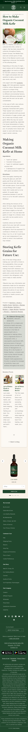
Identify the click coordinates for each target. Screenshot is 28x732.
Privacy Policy (21, 658)
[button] (3, 7)
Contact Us (14, 647)
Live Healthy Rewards (9, 514)
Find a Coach (6, 555)
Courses (5, 575)
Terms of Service (7, 524)
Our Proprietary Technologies (11, 582)
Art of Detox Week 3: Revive (7, 388)
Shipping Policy (7, 541)
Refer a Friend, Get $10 (9, 521)
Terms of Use (5, 658)
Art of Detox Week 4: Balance (19, 388)
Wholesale (6, 599)
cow (21, 68)
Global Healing (16, 728)
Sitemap (14, 660)
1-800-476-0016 (14, 638)
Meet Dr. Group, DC (8, 568)
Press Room (6, 602)
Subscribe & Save (8, 510)
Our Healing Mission (8, 572)
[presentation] (13, 435)
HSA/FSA (5, 610)
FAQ (4, 537)
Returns (5, 544)
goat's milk (6, 70)
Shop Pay (5, 548)
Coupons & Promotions (9, 551)
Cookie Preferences (8, 558)
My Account (6, 507)
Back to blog (14, 442)
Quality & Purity (7, 579)
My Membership (7, 517)
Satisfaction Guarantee (9, 606)
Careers (5, 592)
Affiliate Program (7, 595)
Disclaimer (13, 658)
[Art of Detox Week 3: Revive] (8, 379)
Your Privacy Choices (9, 528)
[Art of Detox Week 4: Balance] (20, 379)
